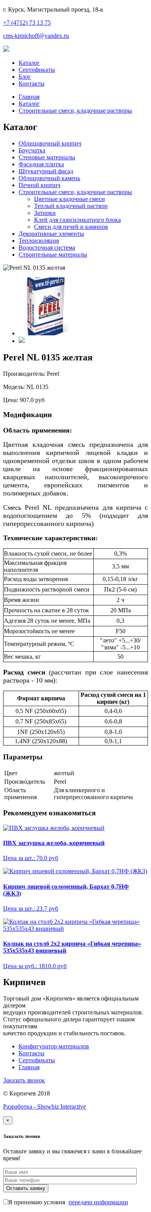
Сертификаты (37, 69)
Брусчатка (32, 150)
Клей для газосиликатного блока (77, 219)
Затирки (45, 213)
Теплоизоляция (39, 240)
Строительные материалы (53, 254)
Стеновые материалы (47, 157)
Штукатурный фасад (46, 171)
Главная (29, 96)
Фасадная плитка (41, 164)
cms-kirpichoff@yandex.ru (36, 35)
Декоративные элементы (51, 233)
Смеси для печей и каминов (71, 226)
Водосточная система (47, 247)
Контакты (32, 83)
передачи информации (98, 1202)
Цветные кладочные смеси (69, 199)
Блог (25, 76)
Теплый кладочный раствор (71, 206)
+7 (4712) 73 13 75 (27, 22)
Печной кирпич (39, 185)
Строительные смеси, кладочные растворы (75, 110)
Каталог (29, 62)
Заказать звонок (24, 1080)
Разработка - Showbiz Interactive (44, 1106)
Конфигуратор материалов (54, 1046)
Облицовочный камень (49, 178)
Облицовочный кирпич (50, 143)
